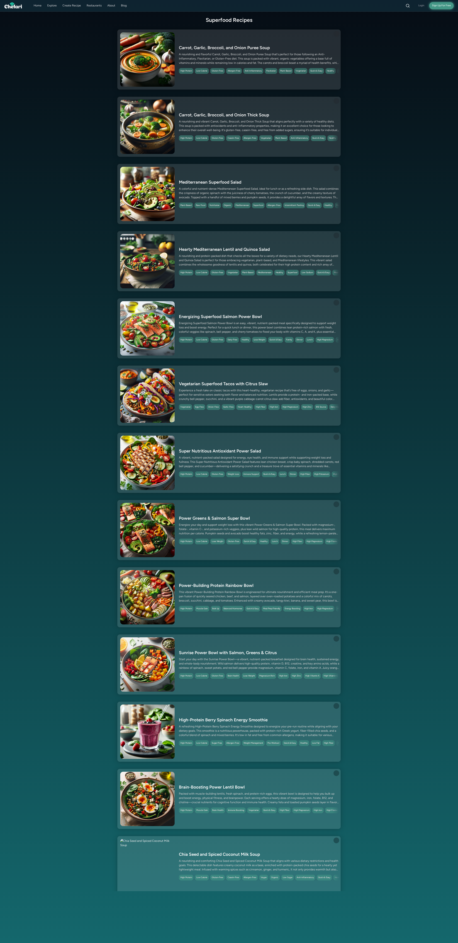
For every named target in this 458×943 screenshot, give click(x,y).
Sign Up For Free (441, 5)
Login (421, 5)
